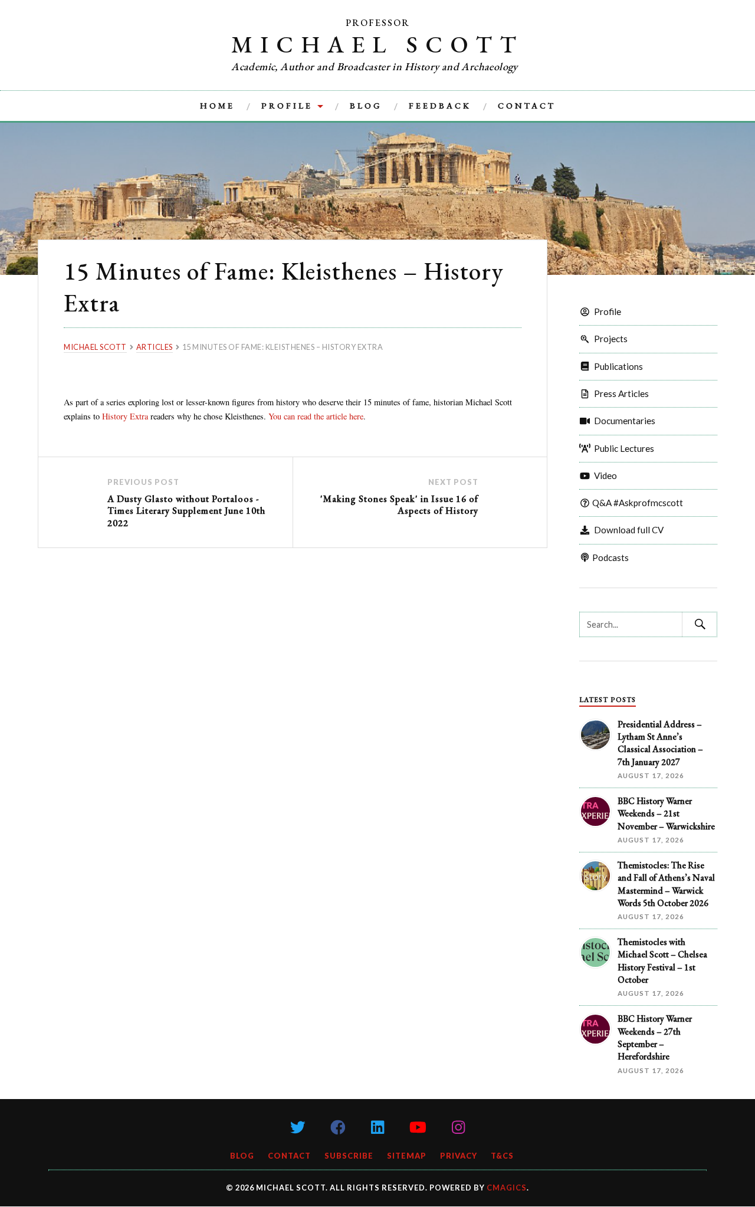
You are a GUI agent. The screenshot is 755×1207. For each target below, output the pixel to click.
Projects (609, 338)
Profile (287, 105)
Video (603, 475)
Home (217, 105)
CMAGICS (507, 1187)
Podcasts (609, 557)
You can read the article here (315, 416)
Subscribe (348, 1155)
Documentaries (622, 420)
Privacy (458, 1155)
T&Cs (502, 1155)
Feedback (440, 105)
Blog (366, 105)
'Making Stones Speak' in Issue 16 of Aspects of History (399, 505)
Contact (527, 105)
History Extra (125, 416)
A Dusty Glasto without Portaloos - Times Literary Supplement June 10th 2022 (186, 511)
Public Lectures (622, 448)
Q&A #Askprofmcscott (636, 502)
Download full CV (627, 529)
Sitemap (406, 1155)
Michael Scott (377, 44)
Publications (616, 366)
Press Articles (619, 393)
